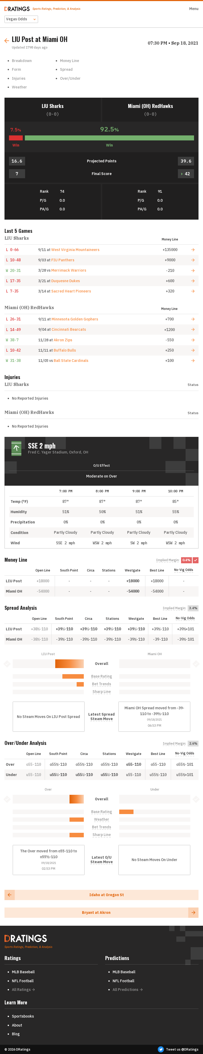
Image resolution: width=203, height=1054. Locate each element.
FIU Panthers (62, 260)
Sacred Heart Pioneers (71, 291)
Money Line (69, 60)
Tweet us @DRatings (182, 1049)
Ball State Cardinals (71, 360)
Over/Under (70, 78)
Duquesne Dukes (65, 280)
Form (16, 69)
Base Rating (101, 676)
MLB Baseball (23, 972)
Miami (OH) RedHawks (150, 105)
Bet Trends (101, 684)
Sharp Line (102, 691)
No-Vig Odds (183, 570)
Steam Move (101, 719)
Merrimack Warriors (68, 270)
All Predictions (125, 989)
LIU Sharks (52, 105)
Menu (194, 8)
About (17, 1025)
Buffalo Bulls (65, 350)
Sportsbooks (23, 1016)
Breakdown (22, 60)
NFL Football (23, 981)
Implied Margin (167, 560)
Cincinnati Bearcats (69, 329)
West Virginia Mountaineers (75, 249)
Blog (16, 1034)
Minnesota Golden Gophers (75, 319)
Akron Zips (63, 340)
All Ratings (21, 989)
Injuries (18, 78)
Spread (66, 69)
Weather (19, 87)
